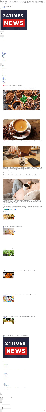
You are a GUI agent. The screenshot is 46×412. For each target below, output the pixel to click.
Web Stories (3, 51)
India (2, 37)
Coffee (4, 140)
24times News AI (4, 83)
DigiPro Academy (4, 53)
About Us (3, 55)
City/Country (1, 397)
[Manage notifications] (44, 410)
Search (2, 31)
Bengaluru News (6, 375)
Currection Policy (4, 57)
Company (1, 407)
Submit (1, 409)
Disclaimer (3, 58)
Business (3, 67)
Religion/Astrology (4, 68)
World (2, 52)
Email (1, 393)
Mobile (1, 394)
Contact (3, 59)
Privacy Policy (3, 56)
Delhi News (5, 373)
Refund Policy (3, 54)
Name (1, 402)
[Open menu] (0, 8)
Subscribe (3, 7)
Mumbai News (6, 374)
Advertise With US (4, 82)
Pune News (5, 376)
